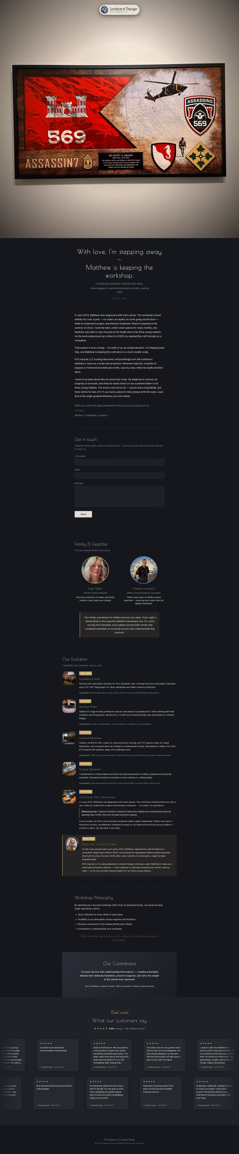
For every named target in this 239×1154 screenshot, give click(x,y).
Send (83, 514)
